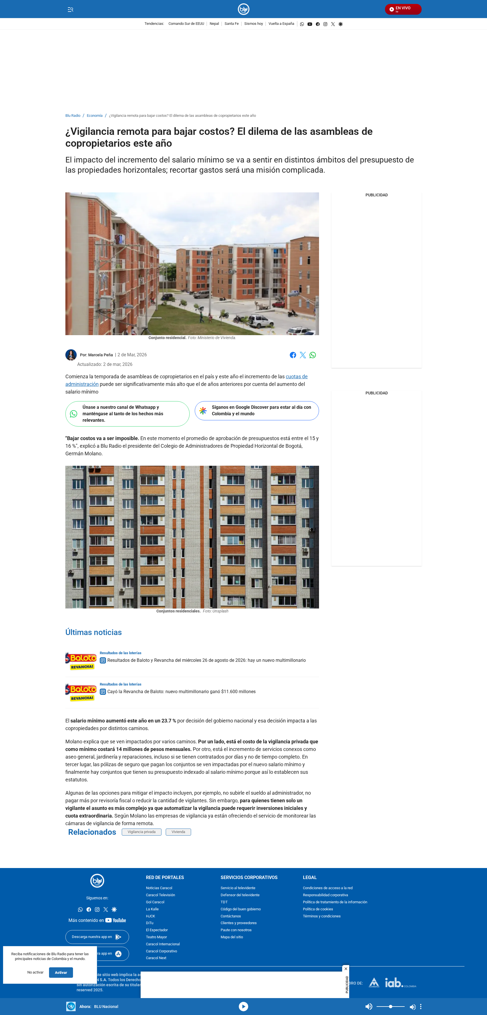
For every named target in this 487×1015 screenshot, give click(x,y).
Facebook (292, 358)
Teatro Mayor (156, 937)
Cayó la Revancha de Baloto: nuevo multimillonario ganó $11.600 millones (181, 691)
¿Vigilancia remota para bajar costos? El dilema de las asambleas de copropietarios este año (182, 116)
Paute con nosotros (236, 930)
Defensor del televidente (240, 895)
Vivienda (178, 832)
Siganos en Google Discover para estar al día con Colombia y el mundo (261, 410)
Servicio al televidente (238, 888)
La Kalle (152, 909)
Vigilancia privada (142, 832)
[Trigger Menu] (70, 9)
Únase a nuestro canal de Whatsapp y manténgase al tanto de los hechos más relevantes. (123, 414)
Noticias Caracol (159, 888)
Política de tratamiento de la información (335, 902)
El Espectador (157, 930)
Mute (369, 1006)
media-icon (243, 1006)
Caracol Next (156, 958)
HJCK (150, 916)
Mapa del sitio (232, 937)
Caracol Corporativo (161, 951)
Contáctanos (231, 916)
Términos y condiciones (322, 916)
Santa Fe (232, 24)
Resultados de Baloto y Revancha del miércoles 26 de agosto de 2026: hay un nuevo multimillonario (206, 660)
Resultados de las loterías (120, 653)
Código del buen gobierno (241, 909)
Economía (95, 116)
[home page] (243, 9)
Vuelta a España (281, 24)
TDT (224, 902)
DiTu (149, 923)
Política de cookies (318, 909)
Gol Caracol (155, 902)
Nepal (214, 24)
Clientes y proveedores (239, 923)
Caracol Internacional (163, 944)
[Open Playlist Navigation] (421, 1006)
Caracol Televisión (160, 895)
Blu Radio (72, 116)
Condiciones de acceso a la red (328, 888)
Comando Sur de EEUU (186, 24)
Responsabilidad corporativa (325, 895)
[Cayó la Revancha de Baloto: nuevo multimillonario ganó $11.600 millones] (80, 692)
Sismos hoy (253, 24)
